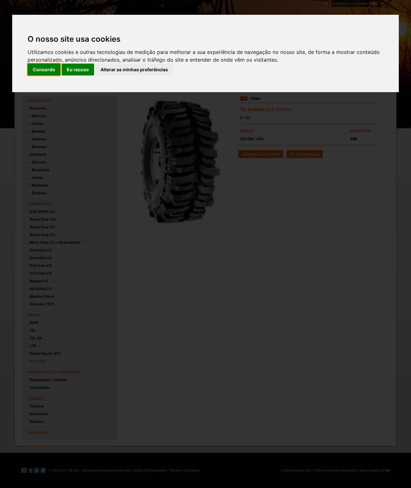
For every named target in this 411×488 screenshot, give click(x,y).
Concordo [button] (44, 69)
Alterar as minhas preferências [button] (134, 69)
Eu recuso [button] (78, 69)
